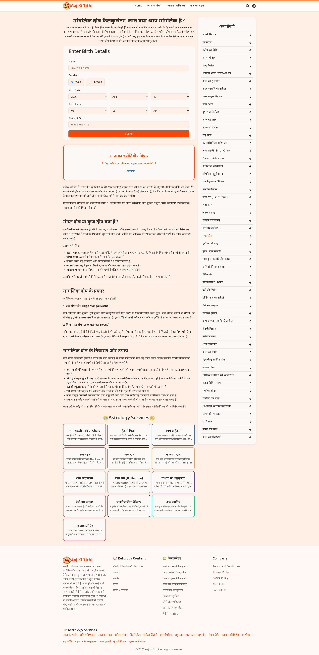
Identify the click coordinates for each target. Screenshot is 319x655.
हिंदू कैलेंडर (135, 635)
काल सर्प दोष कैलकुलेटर (175, 584)
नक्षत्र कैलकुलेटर (171, 596)
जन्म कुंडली (105, 642)
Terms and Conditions (226, 566)
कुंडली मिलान (119, 642)
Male (78, 82)
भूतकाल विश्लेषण (137, 642)
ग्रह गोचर (245, 635)
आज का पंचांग (154, 6)
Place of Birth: (76, 118)
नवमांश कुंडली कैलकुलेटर (175, 578)
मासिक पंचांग (120, 635)
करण (224, 635)
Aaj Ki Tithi (81, 6)
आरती (116, 572)
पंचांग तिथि (214, 635)
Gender (72, 75)
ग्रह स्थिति (67, 642)
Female (97, 82)
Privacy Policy (221, 572)
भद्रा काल (190, 635)
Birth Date (74, 90)
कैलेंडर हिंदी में (150, 635)
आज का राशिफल (176, 6)
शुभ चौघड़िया (166, 635)
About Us (218, 584)
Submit (129, 133)
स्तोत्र (115, 584)
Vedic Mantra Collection (128, 566)
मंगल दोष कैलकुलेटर (173, 590)
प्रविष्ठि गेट (234, 635)
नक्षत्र (77, 642)
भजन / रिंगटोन (120, 590)
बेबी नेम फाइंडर (170, 614)
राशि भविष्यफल (88, 635)
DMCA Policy (220, 578)
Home (138, 6)
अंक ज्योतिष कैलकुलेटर (174, 572)
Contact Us (219, 590)
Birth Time (74, 104)
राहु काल (179, 635)
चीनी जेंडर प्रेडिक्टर (172, 602)
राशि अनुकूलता (89, 642)
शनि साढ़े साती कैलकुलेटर (175, 566)
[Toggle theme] (254, 6)
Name (72, 61)
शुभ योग (202, 635)
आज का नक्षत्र (197, 6)
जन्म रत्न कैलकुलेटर (173, 608)
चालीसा (116, 578)
